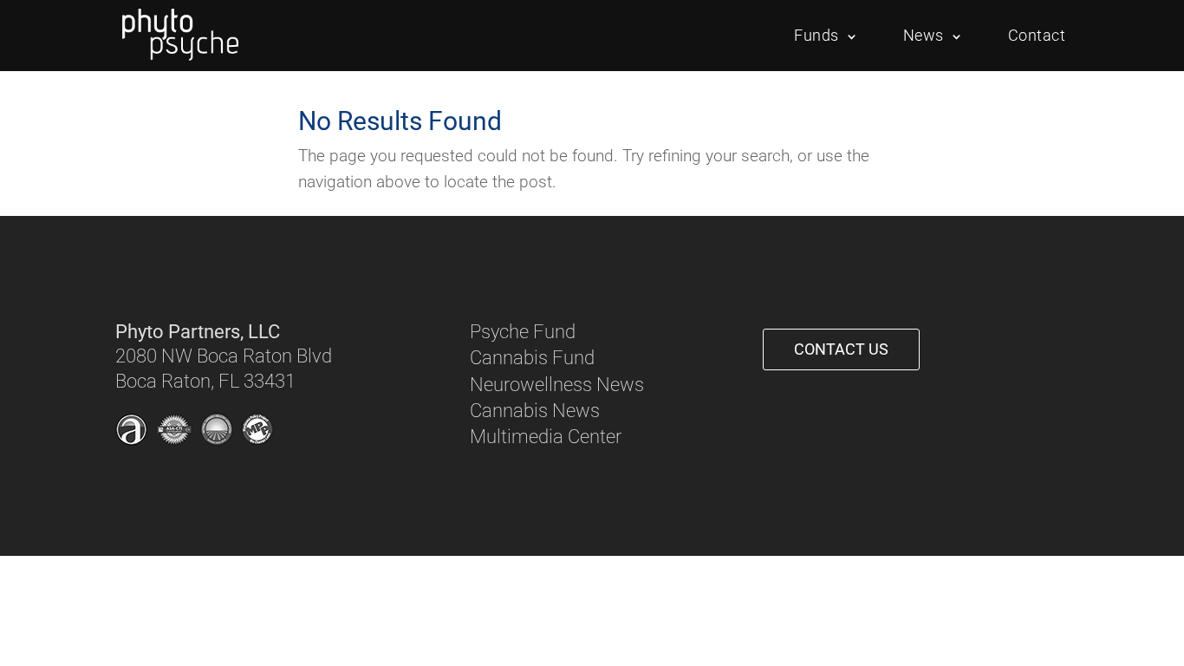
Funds (816, 35)
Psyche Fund (523, 332)
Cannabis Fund (532, 358)
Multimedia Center (545, 436)
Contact (1037, 35)
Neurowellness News (557, 384)
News (923, 35)
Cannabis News (535, 410)
